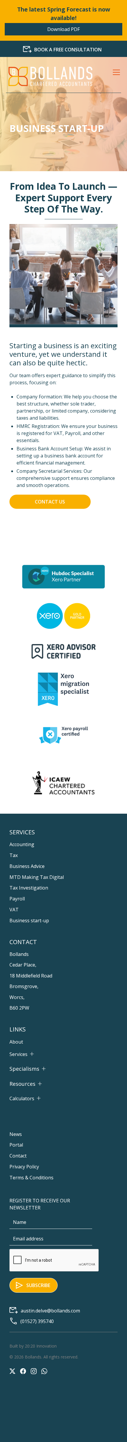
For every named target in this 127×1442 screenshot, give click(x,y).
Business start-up (29, 920)
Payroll (17, 898)
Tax (13, 855)
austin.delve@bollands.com (50, 1310)
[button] (115, 76)
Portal (16, 1145)
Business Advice (27, 866)
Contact (18, 1155)
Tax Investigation (28, 888)
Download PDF (63, 29)
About (16, 1042)
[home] (50, 76)
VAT (14, 909)
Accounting (21, 844)
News (15, 1134)
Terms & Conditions (31, 1177)
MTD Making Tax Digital (36, 877)
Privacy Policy (24, 1166)
